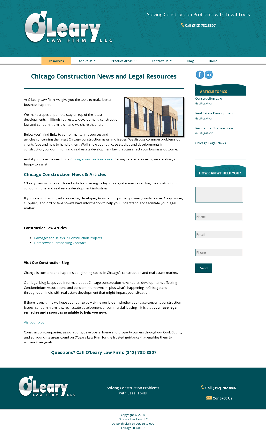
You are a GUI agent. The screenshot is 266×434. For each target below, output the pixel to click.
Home (213, 61)
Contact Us (160, 61)
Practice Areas (122, 61)
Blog (190, 61)
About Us (85, 61)
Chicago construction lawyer (92, 159)
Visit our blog (34, 322)
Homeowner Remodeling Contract (60, 242)
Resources (56, 61)
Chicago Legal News (210, 143)
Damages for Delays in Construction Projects (68, 238)
